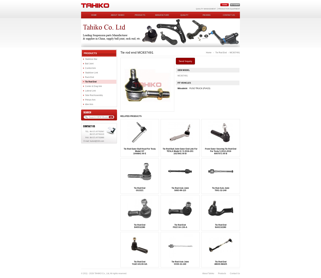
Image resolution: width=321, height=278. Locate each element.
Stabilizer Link (91, 73)
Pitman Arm (90, 100)
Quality (184, 15)
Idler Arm (89, 104)
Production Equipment (229, 9)
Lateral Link (90, 91)
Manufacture (162, 15)
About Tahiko (117, 15)
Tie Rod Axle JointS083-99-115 (180, 189)
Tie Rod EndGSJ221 (139, 189)
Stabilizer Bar (91, 59)
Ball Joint (89, 63)
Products (140, 15)
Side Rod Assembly (94, 95)
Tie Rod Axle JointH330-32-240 (180, 263)
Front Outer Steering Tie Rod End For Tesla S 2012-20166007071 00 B (220, 151)
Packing (207, 15)
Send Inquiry (185, 61)
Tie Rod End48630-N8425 (220, 263)
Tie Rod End (90, 82)
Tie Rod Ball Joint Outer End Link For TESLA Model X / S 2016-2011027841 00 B (180, 151)
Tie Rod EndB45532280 (139, 226)
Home (94, 15)
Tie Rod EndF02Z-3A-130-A (180, 226)
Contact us (229, 15)
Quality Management (206, 9)
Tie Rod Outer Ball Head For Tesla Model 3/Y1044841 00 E (140, 151)
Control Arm (90, 68)
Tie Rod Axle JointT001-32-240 (220, 189)
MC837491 (235, 52)
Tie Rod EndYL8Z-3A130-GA (139, 263)
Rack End (89, 77)
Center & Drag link (93, 86)
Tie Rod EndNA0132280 (220, 226)
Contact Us (235, 273)
